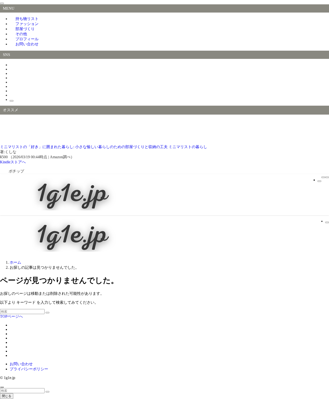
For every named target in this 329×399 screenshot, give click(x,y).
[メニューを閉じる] (2, 3)
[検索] (11, 101)
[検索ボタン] (319, 181)
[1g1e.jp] (72, 209)
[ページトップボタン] (2, 387)
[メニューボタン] (323, 177)
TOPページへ (11, 316)
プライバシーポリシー (29, 369)
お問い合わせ (27, 44)
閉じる (6, 396)
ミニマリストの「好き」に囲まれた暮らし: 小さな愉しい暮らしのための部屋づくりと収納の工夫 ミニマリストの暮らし (103, 147)
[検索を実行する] (47, 312)
